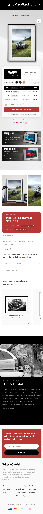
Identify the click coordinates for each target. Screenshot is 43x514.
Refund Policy (20, 489)
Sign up (21, 452)
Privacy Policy (20, 496)
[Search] (9, 5)
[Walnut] (20, 82)
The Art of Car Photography (22, 5)
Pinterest (32, 492)
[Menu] (4, 5)
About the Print (9, 271)
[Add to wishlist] (38, 21)
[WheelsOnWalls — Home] (22, 4)
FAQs (4, 492)
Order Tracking (21, 492)
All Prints (15, 15)
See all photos (8, 409)
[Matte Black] (16, 82)
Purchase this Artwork (21, 109)
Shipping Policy (21, 486)
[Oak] (24, 82)
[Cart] (40, 5)
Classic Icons (26, 15)
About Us (5, 486)
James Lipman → (28, 226)
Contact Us (6, 489)
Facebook (32, 486)
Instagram (32, 489)
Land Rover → (21, 229)
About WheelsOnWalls (12, 263)
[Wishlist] (36, 5)
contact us (26, 257)
